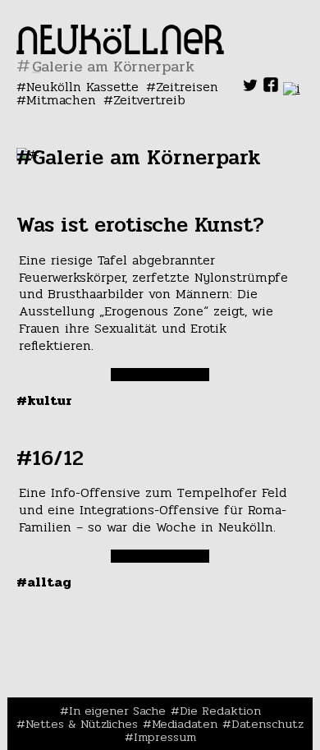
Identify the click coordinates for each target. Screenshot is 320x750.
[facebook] (271, 88)
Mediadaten (184, 724)
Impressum (165, 737)
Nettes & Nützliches (81, 724)
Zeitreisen (187, 86)
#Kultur (44, 400)
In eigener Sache (117, 711)
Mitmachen (61, 100)
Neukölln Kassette (82, 86)
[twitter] (250, 88)
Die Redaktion (220, 711)
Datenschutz (267, 724)
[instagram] (291, 88)
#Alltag (43, 582)
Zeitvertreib (149, 100)
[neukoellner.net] (120, 49)
